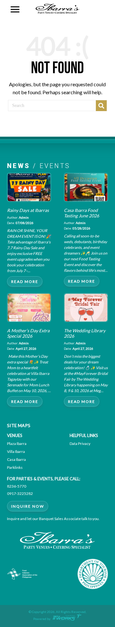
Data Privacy (80, 443)
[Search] (101, 105)
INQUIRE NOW (27, 506)
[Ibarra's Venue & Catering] (57, 7)
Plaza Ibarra (17, 443)
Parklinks (15, 467)
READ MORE (24, 281)
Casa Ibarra (16, 459)
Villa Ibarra (16, 451)
